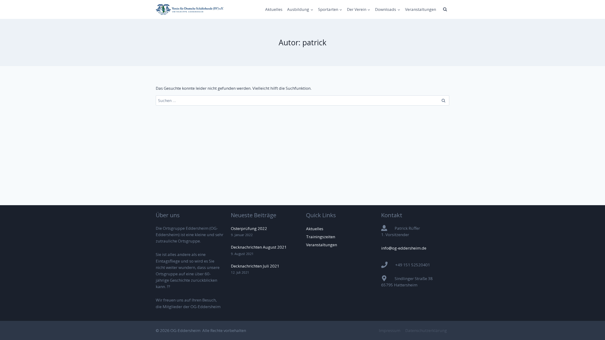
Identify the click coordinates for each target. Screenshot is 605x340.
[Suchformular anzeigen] (445, 9)
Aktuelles (273, 9)
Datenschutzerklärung (426, 330)
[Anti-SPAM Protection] (415, 253)
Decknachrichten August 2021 (259, 247)
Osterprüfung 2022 (249, 228)
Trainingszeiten (320, 236)
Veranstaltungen (420, 9)
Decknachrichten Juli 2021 (255, 266)
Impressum (389, 330)
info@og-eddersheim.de (403, 248)
